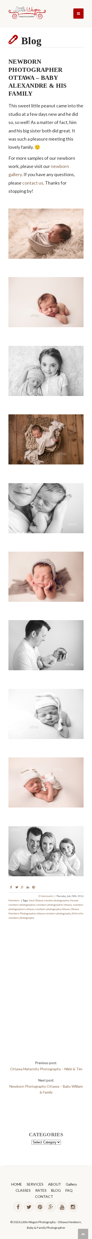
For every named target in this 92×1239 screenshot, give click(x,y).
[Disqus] (46, 984)
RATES (41, 1190)
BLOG (56, 1190)
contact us (32, 183)
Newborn (13, 900)
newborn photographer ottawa (54, 904)
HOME (16, 1184)
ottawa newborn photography (54, 913)
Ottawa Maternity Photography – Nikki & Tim (46, 1069)
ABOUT (54, 1184)
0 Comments (46, 895)
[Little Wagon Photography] (27, 13)
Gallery (71, 1184)
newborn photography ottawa (52, 909)
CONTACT (44, 1196)
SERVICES (35, 1184)
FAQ (69, 1190)
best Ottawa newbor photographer (49, 900)
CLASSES (23, 1190)
